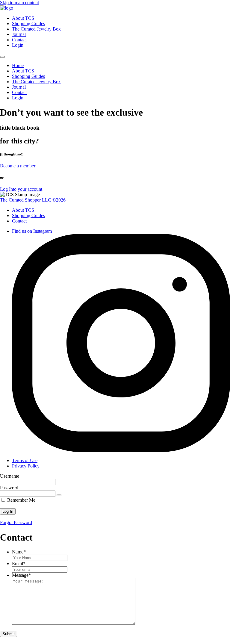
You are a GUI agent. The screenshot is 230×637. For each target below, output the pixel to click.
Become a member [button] (17, 165)
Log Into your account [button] (21, 189)
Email (18, 563)
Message (21, 575)
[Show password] (59, 495)
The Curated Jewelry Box (36, 28)
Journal (19, 34)
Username (9, 476)
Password (9, 487)
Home (18, 65)
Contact (19, 39)
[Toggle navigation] (2, 57)
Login (17, 45)
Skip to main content (19, 2)
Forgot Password (16, 522)
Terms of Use (24, 460)
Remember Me (20, 500)
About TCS (23, 18)
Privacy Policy (26, 465)
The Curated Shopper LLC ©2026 (33, 199)
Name (19, 551)
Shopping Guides (28, 23)
